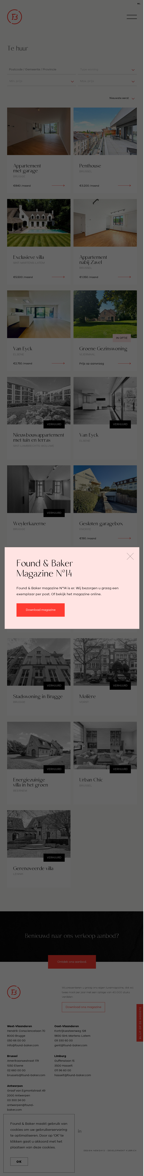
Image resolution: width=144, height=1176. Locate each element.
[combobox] (41, 69)
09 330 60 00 (64, 1040)
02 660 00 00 (16, 1070)
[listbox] (107, 69)
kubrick (131, 1151)
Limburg (60, 1056)
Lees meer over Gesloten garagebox (105, 505)
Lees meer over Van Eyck (38, 330)
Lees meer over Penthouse (105, 150)
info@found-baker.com (23, 1045)
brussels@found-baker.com (26, 1075)
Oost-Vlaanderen (66, 1026)
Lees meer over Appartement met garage (38, 150)
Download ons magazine (83, 1007)
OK (19, 1161)
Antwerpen (15, 1086)
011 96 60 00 (62, 1070)
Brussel (12, 1056)
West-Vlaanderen (19, 1026)
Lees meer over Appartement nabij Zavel (105, 242)
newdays (99, 1151)
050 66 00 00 (16, 1040)
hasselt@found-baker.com (72, 1075)
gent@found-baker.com (70, 1045)
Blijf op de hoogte (140, 1022)
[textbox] (42, 69)
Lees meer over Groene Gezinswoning (105, 330)
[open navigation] (132, 17)
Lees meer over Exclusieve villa (38, 242)
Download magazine (41, 609)
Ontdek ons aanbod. (72, 961)
